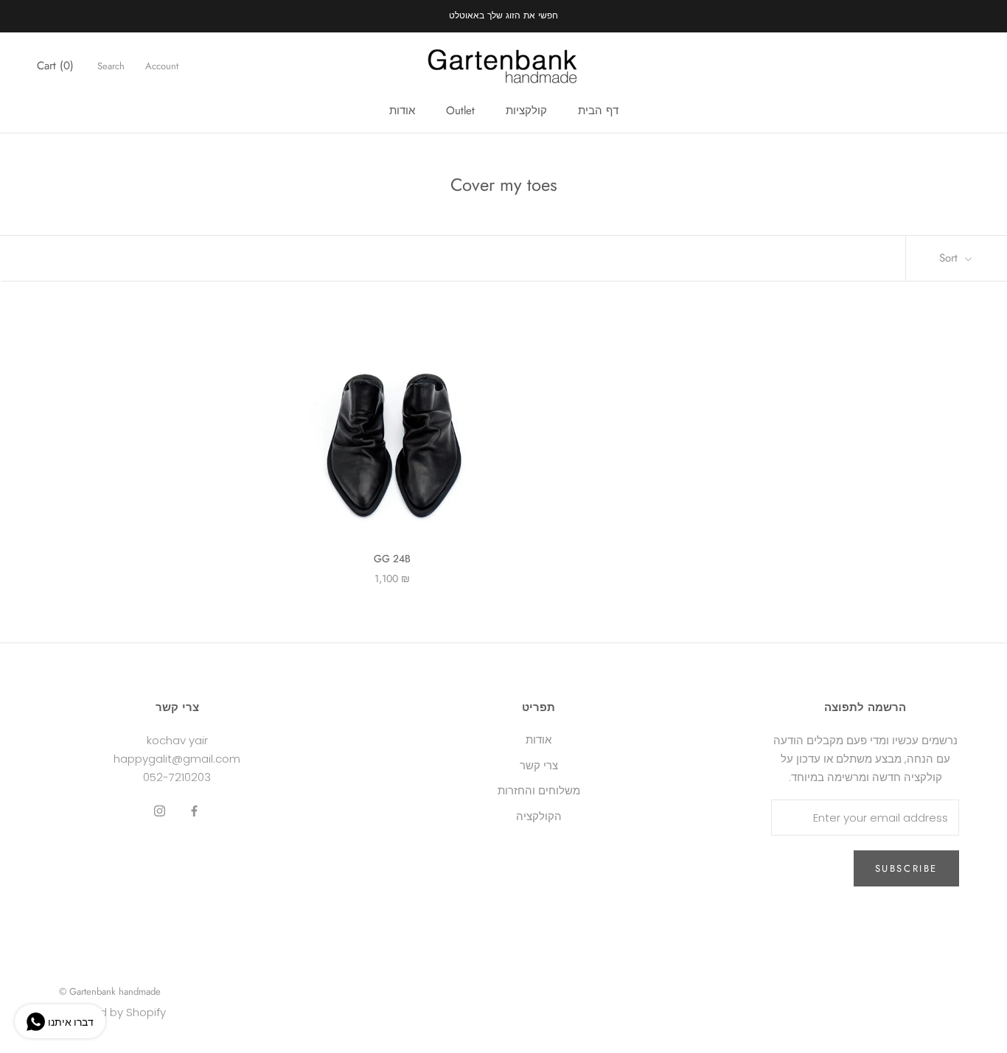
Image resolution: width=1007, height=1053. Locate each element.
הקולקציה (539, 816)
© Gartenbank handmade (110, 991)
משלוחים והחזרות (539, 790)
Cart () (55, 65)
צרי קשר (539, 765)
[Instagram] (159, 810)
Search (111, 66)
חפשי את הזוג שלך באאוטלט (503, 15)
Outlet (460, 110)
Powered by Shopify (112, 1012)
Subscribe (906, 868)
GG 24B (392, 558)
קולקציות (526, 110)
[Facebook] (194, 810)
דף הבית (598, 110)
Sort (950, 258)
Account (161, 66)
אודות (402, 110)
